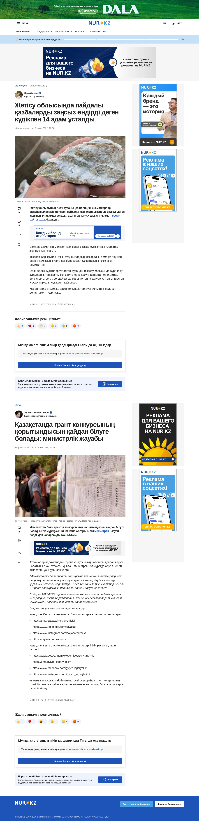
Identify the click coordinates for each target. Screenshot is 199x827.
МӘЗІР (25, 23)
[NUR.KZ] (99, 23)
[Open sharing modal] (19, 234)
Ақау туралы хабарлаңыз (136, 804)
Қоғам (18, 405)
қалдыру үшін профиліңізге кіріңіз (86, 353)
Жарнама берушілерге (169, 804)
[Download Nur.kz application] (99, 9)
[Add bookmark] (19, 244)
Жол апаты (80, 31)
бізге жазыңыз (66, 304)
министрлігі (102, 531)
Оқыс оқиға (22, 31)
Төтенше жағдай (63, 31)
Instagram (112, 384)
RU (164, 23)
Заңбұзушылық (44, 31)
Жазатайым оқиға (98, 31)
